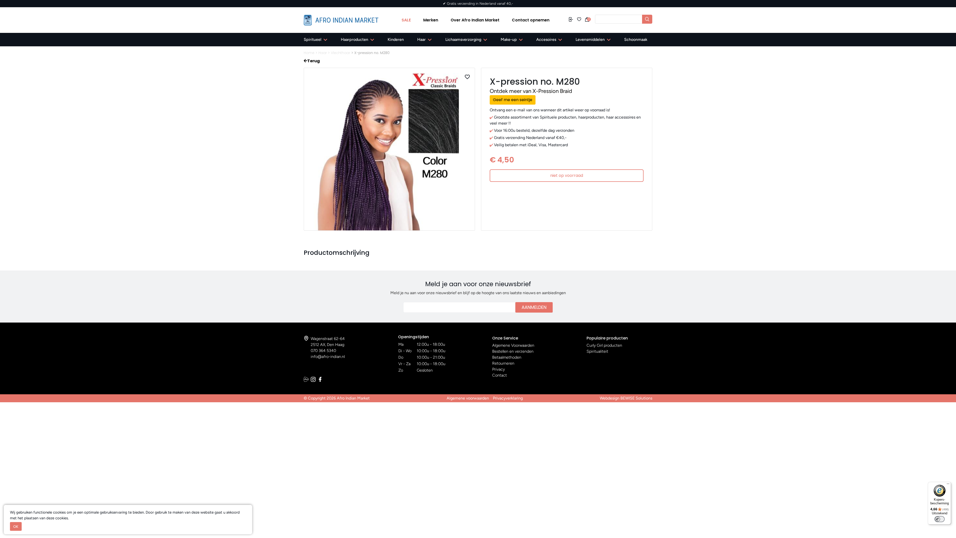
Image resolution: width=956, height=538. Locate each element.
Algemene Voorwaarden (513, 345)
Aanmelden (534, 307)
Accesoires (546, 39)
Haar (421, 39)
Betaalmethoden (506, 357)
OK (15, 526)
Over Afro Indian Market (475, 20)
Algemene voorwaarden (468, 398)
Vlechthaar (340, 52)
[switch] (940, 519)
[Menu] (948, 485)
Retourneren (503, 363)
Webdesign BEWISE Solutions (626, 398)
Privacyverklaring (508, 398)
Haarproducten (354, 39)
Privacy (498, 369)
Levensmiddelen (590, 39)
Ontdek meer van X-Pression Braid (531, 91)
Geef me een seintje (512, 100)
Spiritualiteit (597, 351)
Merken (430, 20)
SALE (406, 20)
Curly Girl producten (604, 345)
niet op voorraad (566, 175)
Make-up (509, 39)
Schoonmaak (635, 39)
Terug (313, 61)
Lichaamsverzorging (463, 39)
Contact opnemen (530, 20)
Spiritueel (312, 39)
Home (309, 52)
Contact (499, 375)
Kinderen (396, 39)
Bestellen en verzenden (513, 351)
